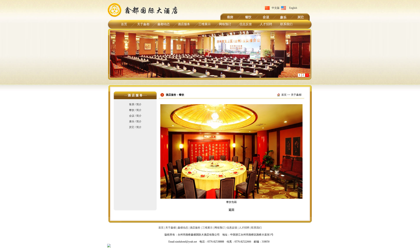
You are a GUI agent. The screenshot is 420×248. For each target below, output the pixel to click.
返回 (231, 209)
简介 (139, 104)
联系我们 (286, 24)
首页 (124, 24)
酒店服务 (184, 24)
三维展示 (204, 24)
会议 (131, 115)
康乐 (131, 121)
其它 (131, 127)
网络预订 (225, 24)
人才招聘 (266, 24)
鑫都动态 (164, 24)
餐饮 (131, 110)
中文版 (276, 7)
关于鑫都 (143, 24)
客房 (131, 104)
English (293, 7)
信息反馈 (246, 24)
